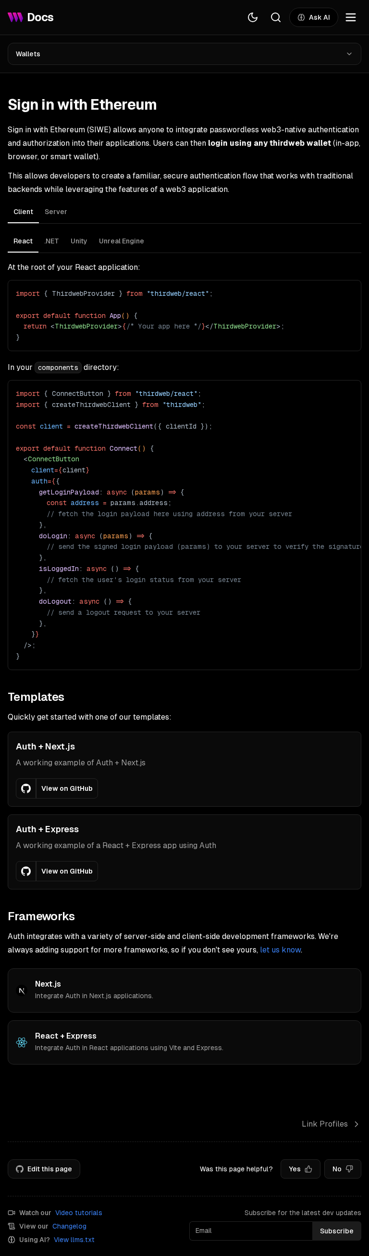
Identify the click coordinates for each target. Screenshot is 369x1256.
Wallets (28, 54)
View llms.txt (74, 1239)
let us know (280, 949)
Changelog (69, 1226)
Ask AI (319, 17)
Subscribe (337, 1231)
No (337, 1169)
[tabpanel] (184, 450)
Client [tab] (23, 212)
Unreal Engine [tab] (121, 241)
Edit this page (49, 1169)
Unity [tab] (79, 241)
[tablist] (184, 213)
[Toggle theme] (252, 17)
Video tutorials (78, 1213)
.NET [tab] (51, 241)
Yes (295, 1169)
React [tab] (23, 241)
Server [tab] (56, 212)
